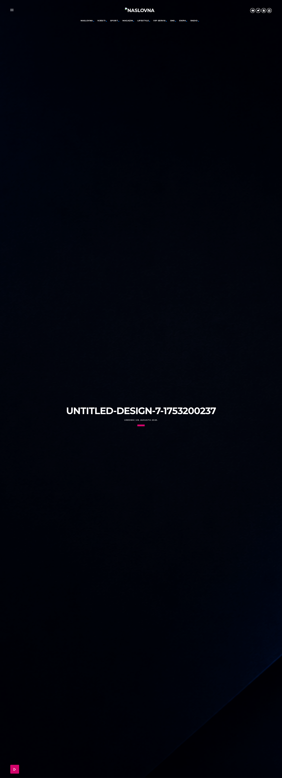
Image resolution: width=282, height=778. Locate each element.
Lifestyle (143, 20)
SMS (172, 20)
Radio (194, 20)
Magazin (127, 20)
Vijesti (101, 20)
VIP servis (159, 20)
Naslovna (87, 20)
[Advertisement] (141, 380)
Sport (114, 20)
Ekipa (182, 20)
